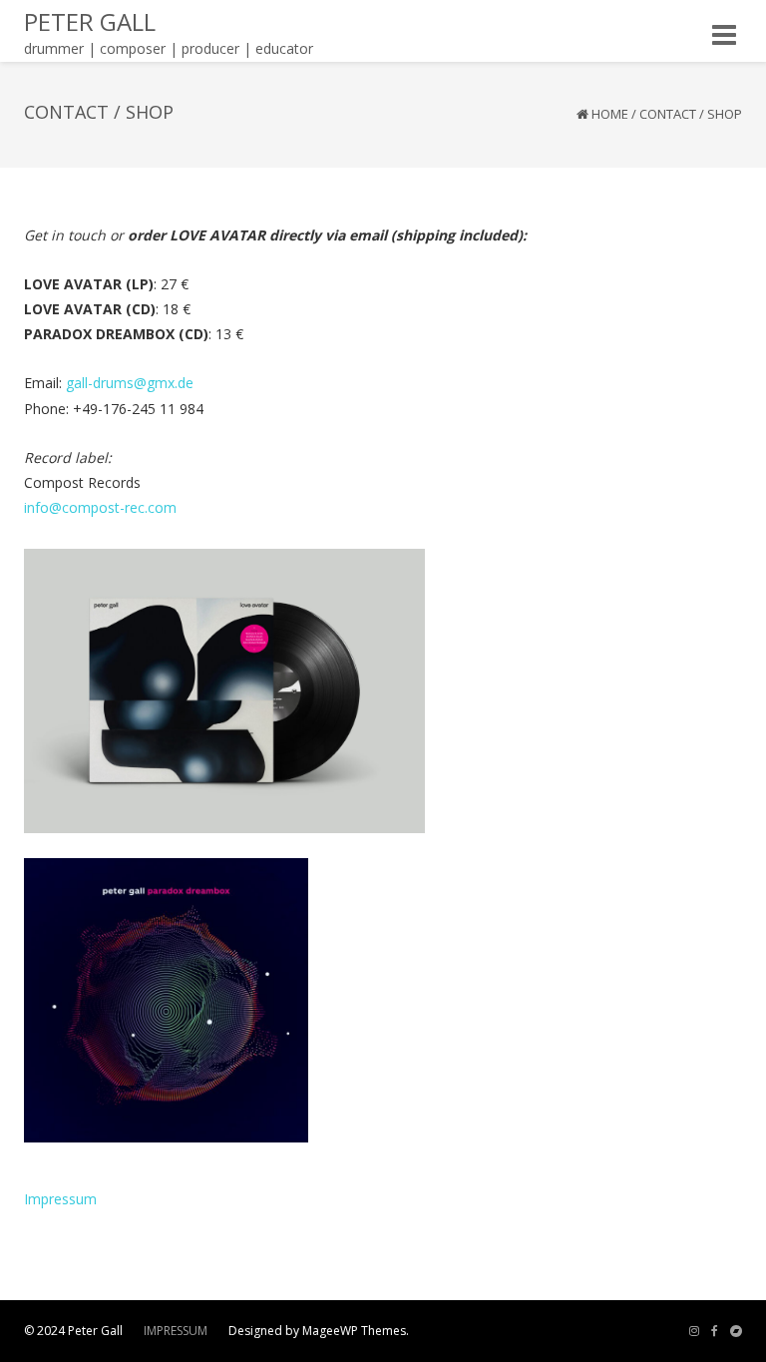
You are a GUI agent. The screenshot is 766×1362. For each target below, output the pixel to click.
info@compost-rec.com (100, 507)
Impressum (60, 1198)
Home (609, 114)
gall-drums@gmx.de (129, 382)
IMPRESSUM (175, 1330)
